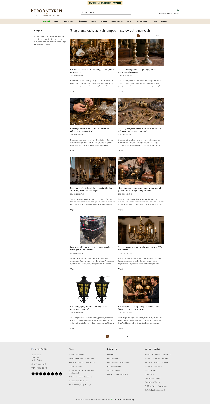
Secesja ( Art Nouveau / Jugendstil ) (157, 354)
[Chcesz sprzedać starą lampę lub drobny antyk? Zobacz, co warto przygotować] (141, 290)
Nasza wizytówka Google (78, 381)
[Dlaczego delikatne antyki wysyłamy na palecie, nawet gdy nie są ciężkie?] (93, 231)
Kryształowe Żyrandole (153, 378)
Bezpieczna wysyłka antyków (117, 374)
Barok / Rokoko (150, 370)
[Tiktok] (44, 373)
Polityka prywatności (114, 366)
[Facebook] (33, 373)
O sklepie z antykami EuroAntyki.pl (82, 362)
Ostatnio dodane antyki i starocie (80, 377)
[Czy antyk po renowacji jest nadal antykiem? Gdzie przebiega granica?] (93, 112)
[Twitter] (48, 373)
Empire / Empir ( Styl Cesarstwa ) (157, 358)
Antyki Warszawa (75, 366)
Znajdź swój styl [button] (152, 349)
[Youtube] (40, 373)
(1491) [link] (47, 44)
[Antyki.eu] (105, 3)
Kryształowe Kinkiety (153, 382)
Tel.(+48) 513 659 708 (39, 368)
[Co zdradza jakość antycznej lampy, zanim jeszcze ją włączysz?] (93, 53)
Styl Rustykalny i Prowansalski (156, 386)
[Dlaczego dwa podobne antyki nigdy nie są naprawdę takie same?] (141, 53)
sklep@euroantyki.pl (39, 364)
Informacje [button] (112, 349)
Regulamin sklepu (113, 358)
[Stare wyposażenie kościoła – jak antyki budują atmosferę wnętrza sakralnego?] (93, 172)
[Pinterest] (52, 373)
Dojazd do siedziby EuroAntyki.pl (81, 358)
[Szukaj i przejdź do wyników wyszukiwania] (129, 12)
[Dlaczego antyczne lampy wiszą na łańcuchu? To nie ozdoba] (141, 231)
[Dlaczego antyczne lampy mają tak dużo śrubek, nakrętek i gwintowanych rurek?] (141, 112)
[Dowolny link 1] (56, 373)
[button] (57, 21)
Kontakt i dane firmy (76, 354)
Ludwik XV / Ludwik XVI (154, 366)
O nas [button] (71, 349)
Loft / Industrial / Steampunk (155, 390)
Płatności (110, 354)
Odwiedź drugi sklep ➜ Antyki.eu (81, 385)
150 (157, 36)
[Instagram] (36, 373)
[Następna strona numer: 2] (162, 35)
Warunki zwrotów (113, 370)
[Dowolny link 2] (60, 373)
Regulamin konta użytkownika (118, 362)
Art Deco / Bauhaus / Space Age (156, 362)
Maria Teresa (149, 374)
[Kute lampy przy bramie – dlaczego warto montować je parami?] (93, 290)
